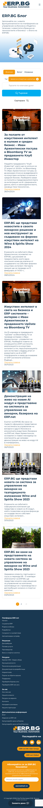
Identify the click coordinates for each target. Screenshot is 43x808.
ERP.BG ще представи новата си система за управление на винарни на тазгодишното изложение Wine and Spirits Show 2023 (20, 489)
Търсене (23, 93)
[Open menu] (39, 4)
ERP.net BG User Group (29, 749)
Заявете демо (19, 803)
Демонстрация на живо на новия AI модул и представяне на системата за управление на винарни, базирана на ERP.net (21, 406)
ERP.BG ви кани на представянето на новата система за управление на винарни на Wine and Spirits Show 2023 (20, 560)
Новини (28, 72)
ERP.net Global (32, 755)
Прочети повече (12, 189)
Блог (19, 72)
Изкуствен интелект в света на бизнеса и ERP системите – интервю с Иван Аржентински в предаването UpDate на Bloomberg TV (20, 317)
